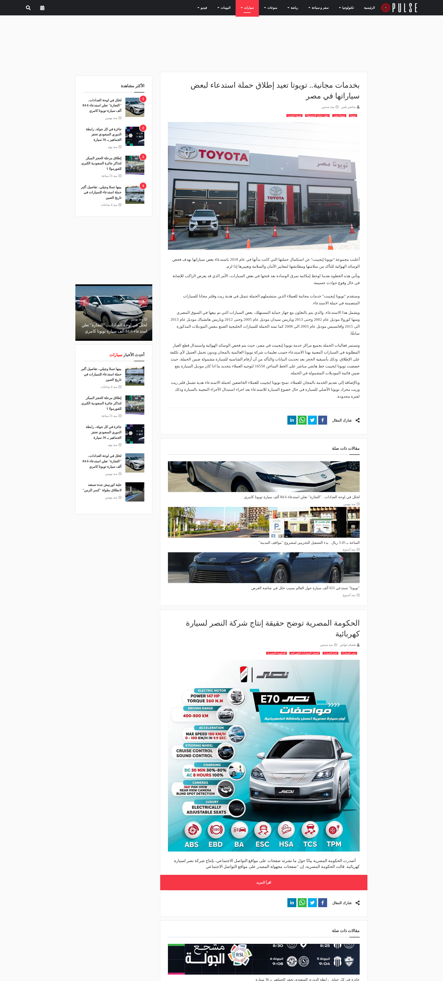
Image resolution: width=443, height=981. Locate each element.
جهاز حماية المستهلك (317, 115)
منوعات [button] (279, 7)
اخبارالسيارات (330, 653)
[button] (322, 420)
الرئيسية (370, 7)
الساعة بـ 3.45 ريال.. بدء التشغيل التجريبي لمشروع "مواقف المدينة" (309, 543)
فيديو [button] (217, 7)
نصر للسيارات (349, 653)
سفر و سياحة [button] (322, 7)
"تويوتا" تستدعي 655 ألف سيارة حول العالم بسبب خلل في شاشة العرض (305, 588)
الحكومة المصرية (276, 653)
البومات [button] (237, 7)
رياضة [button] (299, 7)
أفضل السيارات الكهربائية (305, 653)
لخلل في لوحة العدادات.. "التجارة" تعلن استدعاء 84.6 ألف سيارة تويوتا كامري (302, 497)
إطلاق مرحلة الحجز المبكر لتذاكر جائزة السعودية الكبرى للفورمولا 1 (101, 163)
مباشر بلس (348, 107)
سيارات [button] (258, 7)
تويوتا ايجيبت (294, 115)
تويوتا (353, 115)
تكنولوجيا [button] (347, 7)
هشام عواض (348, 645)
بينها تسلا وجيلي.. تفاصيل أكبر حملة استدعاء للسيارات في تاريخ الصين (101, 192)
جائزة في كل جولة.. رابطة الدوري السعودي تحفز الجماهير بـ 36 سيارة (104, 134)
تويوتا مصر (339, 115)
